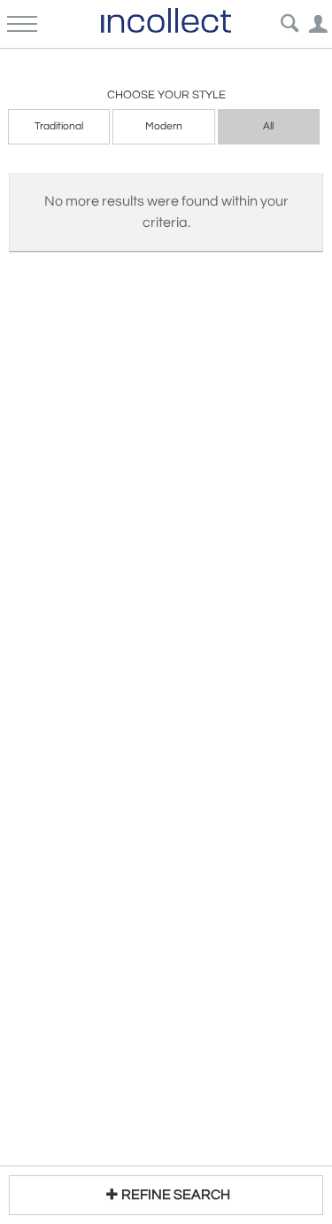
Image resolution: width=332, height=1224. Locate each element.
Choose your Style (166, 95)
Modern (163, 126)
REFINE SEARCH (175, 1195)
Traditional (59, 126)
